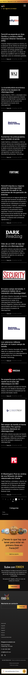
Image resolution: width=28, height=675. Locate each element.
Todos (3, 512)
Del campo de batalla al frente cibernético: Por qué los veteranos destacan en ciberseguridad (13, 427)
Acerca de (3, 623)
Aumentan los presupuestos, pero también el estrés (13, 138)
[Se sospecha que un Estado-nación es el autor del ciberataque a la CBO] (14, 371)
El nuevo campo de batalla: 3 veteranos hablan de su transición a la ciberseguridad (13, 291)
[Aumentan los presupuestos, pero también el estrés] (14, 124)
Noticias (3, 635)
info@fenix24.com (6, 652)
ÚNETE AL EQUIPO (14, 554)
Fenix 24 (9, 59)
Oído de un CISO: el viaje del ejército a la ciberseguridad (12, 245)
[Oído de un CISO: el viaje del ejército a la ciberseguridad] (14, 234)
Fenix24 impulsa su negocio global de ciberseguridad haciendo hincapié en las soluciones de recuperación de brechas (14, 190)
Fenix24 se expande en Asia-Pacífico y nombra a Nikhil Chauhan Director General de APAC (13, 37)
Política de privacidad (14, 663)
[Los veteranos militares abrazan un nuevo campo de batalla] (14, 329)
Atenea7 (3, 628)
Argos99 (3, 625)
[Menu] (25, 6)
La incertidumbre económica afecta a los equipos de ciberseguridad (13, 90)
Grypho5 (3, 630)
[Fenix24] (3, 5)
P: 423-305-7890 (5, 649)
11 (22, 499)
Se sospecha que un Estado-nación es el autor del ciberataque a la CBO (13, 381)
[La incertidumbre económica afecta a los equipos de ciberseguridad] (14, 74)
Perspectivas (5, 514)
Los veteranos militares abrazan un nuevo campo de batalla (13, 344)
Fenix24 (3, 632)
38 (13, 501)
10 (19, 499)
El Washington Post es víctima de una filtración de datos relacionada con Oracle (13, 476)
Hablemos (14, 586)
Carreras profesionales (6, 637)
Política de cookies (14, 665)
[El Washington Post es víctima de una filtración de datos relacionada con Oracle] (14, 461)
